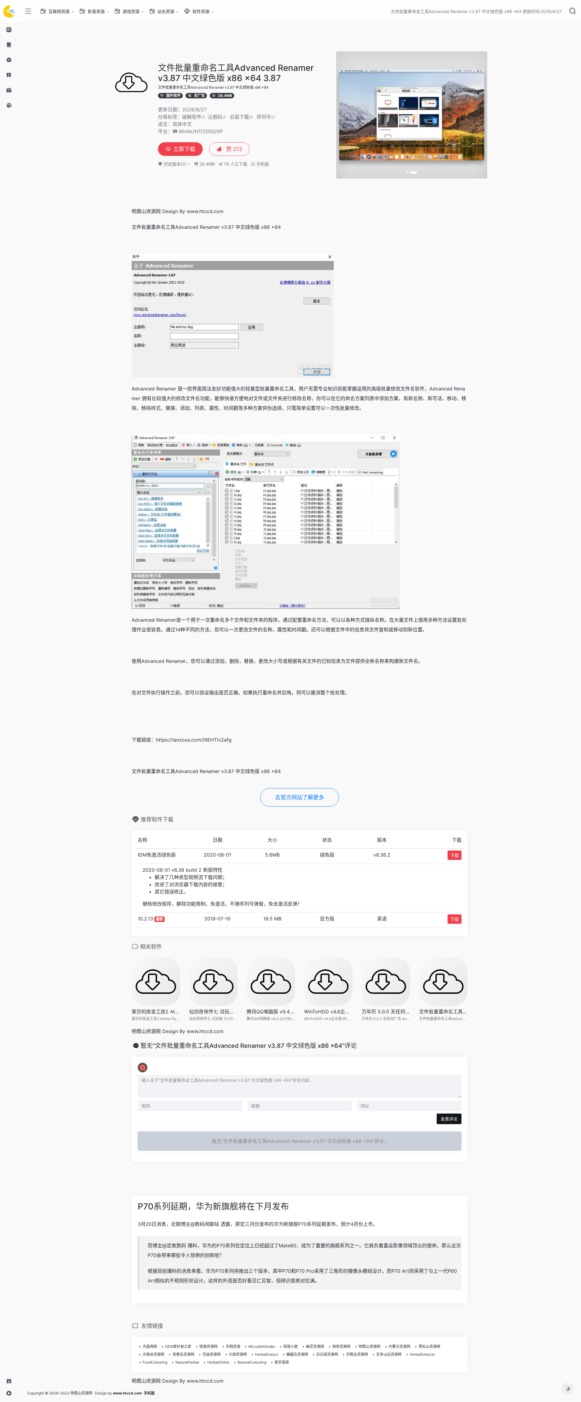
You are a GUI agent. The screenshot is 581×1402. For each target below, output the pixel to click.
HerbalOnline (218, 1362)
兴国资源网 (238, 1354)
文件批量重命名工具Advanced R (443, 1012)
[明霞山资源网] (9, 11)
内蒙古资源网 (399, 1346)
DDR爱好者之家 (178, 1346)
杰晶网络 (150, 1346)
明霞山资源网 (369, 1346)
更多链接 (281, 1362)
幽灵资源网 (315, 1346)
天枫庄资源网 (357, 1354)
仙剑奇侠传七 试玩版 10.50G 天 (213, 1012)
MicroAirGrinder (261, 1346)
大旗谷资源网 (153, 1354)
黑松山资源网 (429, 1346)
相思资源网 (341, 1346)
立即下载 (184, 149)
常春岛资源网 (183, 1354)
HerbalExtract (266, 1354)
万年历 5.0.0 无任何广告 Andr (386, 1012)
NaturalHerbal (187, 1362)
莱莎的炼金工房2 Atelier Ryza (156, 1012)
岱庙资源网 (211, 1354)
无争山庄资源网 (389, 1354)
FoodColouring (155, 1362)
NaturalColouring (252, 1362)
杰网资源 (233, 1346)
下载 (454, 855)
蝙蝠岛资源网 (297, 1354)
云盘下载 (239, 117)
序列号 (264, 117)
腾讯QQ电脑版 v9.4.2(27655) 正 (271, 1012)
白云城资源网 (327, 1354)
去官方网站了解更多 (299, 797)
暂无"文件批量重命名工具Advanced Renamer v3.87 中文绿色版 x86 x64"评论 (248, 1045)
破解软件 (192, 117)
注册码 (215, 117)
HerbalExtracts (422, 1354)
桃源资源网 (208, 1346)
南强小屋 (290, 1346)
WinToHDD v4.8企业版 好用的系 (328, 1012)
